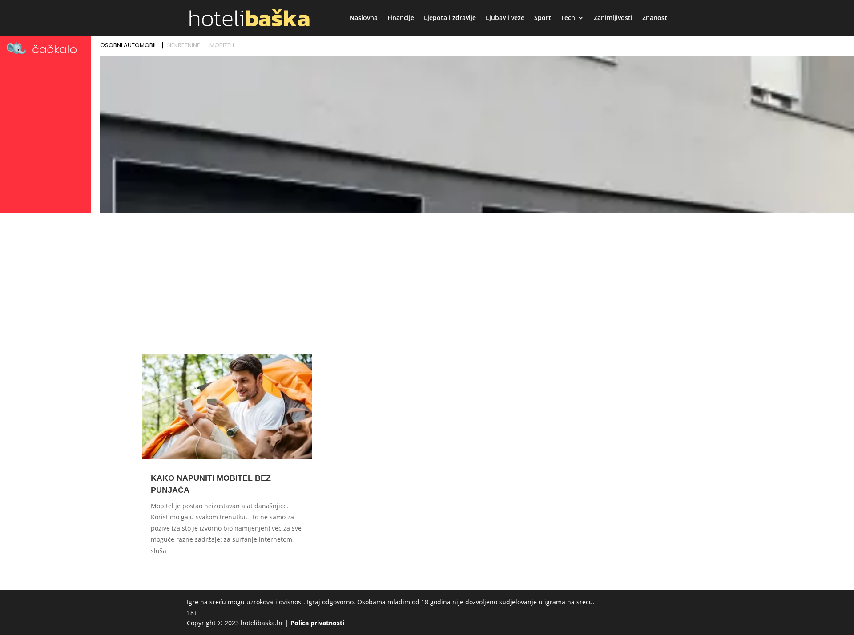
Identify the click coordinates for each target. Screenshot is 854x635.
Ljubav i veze (505, 18)
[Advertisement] (427, 283)
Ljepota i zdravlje (450, 18)
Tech (568, 18)
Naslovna (364, 18)
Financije (400, 18)
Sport (542, 18)
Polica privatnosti (317, 623)
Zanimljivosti (613, 18)
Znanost (654, 18)
